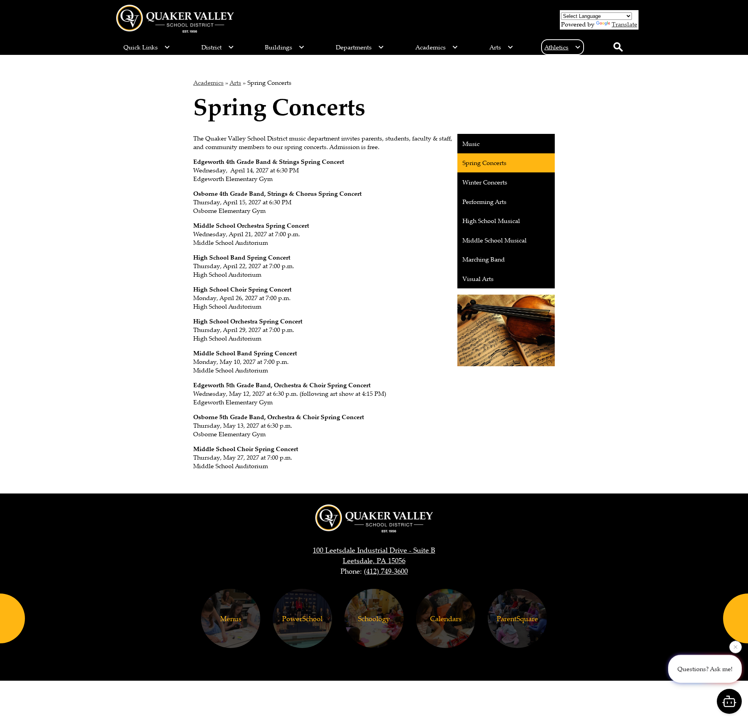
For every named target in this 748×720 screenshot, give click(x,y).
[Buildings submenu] (285, 47)
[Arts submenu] (501, 47)
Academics (208, 82)
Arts (235, 82)
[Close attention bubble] (735, 647)
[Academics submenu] (436, 47)
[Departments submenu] (360, 47)
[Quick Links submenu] (146, 47)
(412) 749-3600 (386, 571)
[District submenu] (217, 47)
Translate (624, 24)
